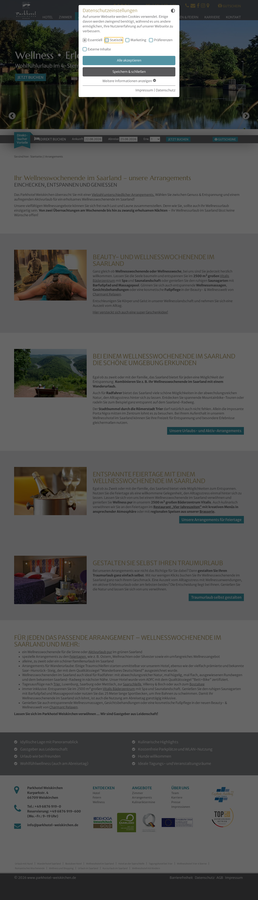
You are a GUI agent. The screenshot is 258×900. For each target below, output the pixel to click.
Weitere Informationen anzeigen (127, 81)
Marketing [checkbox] (138, 40)
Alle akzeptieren (129, 60)
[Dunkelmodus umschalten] (173, 11)
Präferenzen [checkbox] (163, 40)
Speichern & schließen (129, 72)
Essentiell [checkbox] (95, 40)
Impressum (144, 90)
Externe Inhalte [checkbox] (99, 49)
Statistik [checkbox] (116, 40)
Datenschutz (165, 90)
